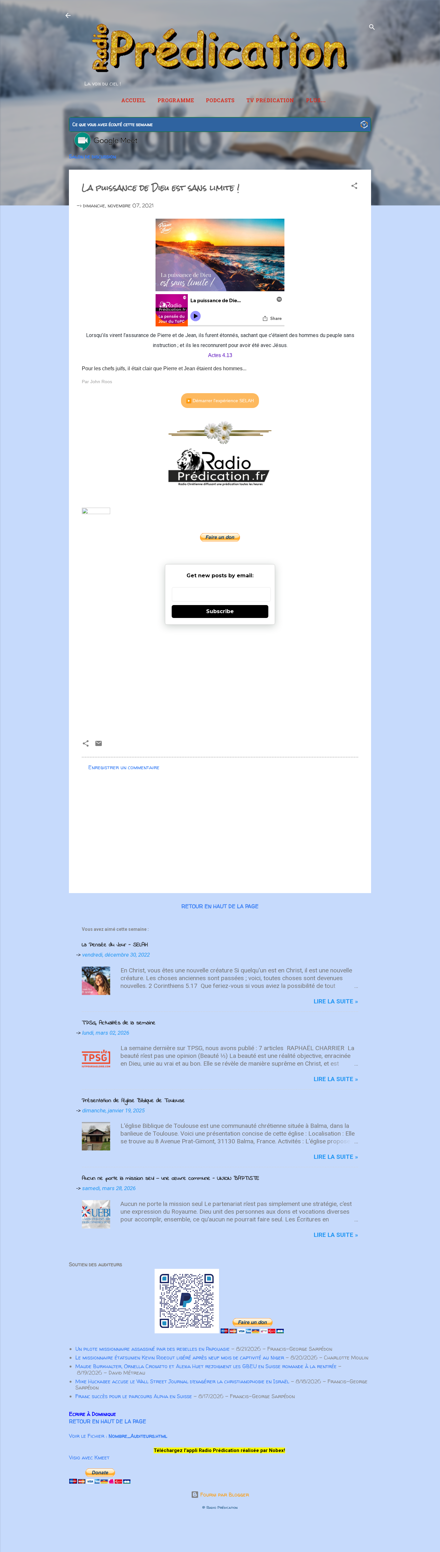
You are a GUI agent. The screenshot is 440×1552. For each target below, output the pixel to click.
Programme (176, 101)
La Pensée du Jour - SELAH (115, 945)
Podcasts (220, 101)
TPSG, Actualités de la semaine (119, 1023)
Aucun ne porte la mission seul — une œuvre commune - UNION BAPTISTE (170, 1178)
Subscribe (220, 611)
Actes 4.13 (220, 355)
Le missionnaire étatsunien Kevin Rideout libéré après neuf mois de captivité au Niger (179, 1357)
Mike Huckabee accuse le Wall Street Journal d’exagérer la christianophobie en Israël (182, 1381)
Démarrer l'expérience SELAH (222, 400)
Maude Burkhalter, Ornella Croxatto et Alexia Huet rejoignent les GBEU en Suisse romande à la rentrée (206, 1366)
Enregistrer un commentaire (123, 767)
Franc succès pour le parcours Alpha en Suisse (133, 1396)
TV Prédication (270, 101)
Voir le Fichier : (118, 1435)
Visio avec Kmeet (89, 1457)
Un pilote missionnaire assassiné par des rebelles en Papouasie (152, 1348)
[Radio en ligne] (364, 125)
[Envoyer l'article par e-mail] (98, 745)
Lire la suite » (336, 1001)
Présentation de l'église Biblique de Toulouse (133, 1101)
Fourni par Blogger (224, 1494)
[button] (354, 187)
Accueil (133, 101)
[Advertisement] (220, 679)
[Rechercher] (372, 28)
